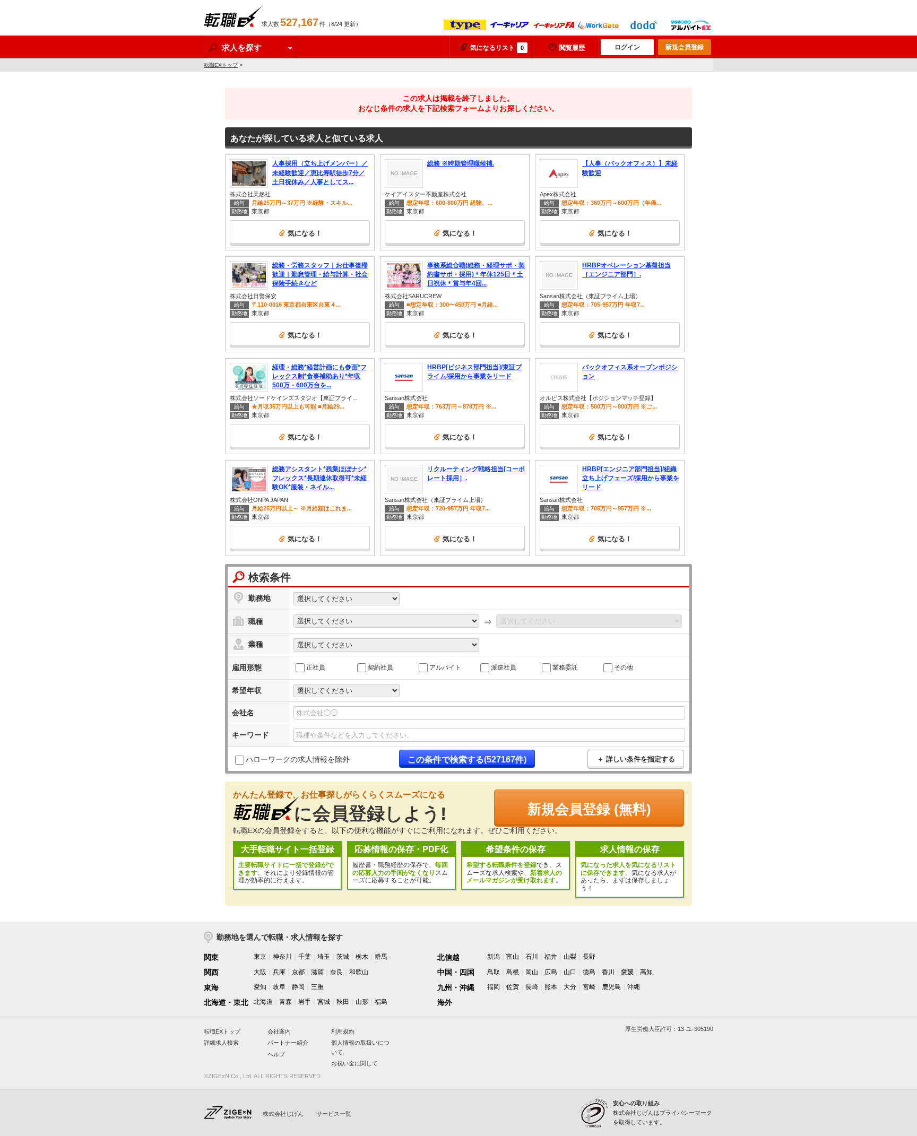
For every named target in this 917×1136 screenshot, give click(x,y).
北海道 (263, 1001)
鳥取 (493, 972)
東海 (211, 987)
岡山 (531, 972)
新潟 (493, 956)
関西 (211, 972)
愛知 (260, 987)
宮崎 (589, 987)
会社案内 (279, 1031)
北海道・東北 (226, 1002)
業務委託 (565, 667)
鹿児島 (611, 987)
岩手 (304, 1001)
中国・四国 (455, 972)
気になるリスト (497, 47)
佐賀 (512, 987)
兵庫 (279, 972)
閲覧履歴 (572, 47)
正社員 (315, 667)
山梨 (570, 956)
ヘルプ (276, 1054)
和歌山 (358, 972)
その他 (623, 667)
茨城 (342, 956)
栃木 (362, 956)
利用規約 (342, 1031)
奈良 (336, 972)
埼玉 (323, 956)
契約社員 (380, 667)
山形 (362, 1001)
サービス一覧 (333, 1114)
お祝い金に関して (354, 1063)
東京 (260, 956)
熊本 (550, 987)
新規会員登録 (684, 47)
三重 (317, 987)
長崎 (531, 987)
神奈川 (282, 956)
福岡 (493, 987)
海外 (444, 1002)
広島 (550, 972)
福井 (550, 956)
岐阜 (279, 987)
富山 (512, 956)
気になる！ (305, 233)
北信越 (448, 957)
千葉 (304, 956)
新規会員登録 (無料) (589, 809)
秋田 (342, 1001)
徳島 (589, 972)
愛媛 (627, 972)
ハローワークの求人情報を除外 (298, 759)
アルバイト (445, 667)
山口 (570, 972)
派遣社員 (503, 667)
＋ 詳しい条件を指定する (636, 759)
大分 (570, 987)
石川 (531, 956)
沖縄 (633, 987)
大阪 (260, 972)
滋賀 (317, 972)
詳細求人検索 (221, 1042)
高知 (646, 972)
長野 (589, 956)
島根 (512, 972)
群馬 (381, 956)
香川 (608, 972)
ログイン (627, 47)
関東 (211, 957)
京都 (298, 972)
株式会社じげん (283, 1114)
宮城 (323, 1001)
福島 (381, 1001)
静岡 (298, 987)
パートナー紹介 (287, 1042)
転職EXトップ (221, 65)
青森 (285, 1001)
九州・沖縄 (455, 987)
